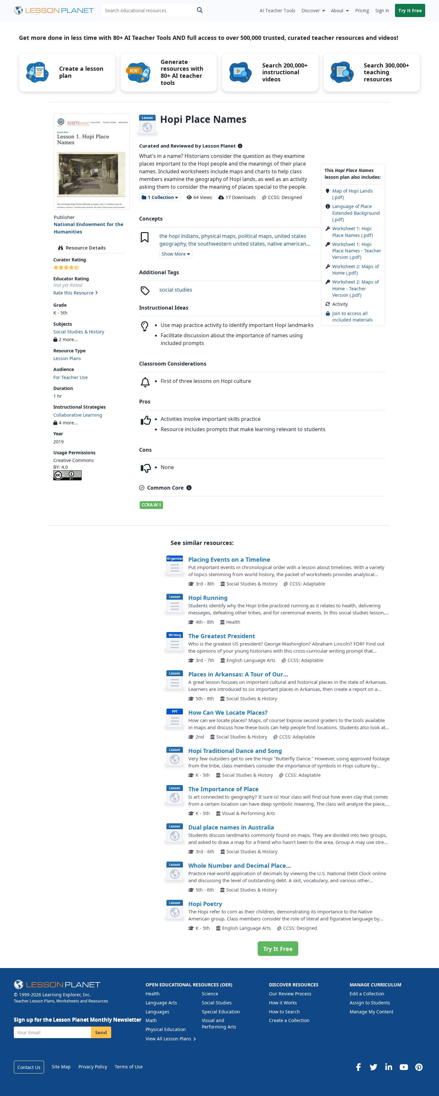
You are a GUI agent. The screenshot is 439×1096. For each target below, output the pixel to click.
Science (210, 994)
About (337, 10)
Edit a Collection (367, 994)
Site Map (61, 1067)
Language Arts (161, 1003)
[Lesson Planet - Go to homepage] (57, 10)
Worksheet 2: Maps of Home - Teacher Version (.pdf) (355, 288)
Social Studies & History (78, 332)
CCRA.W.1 (151, 505)
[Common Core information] (189, 487)
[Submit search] (200, 10)
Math (151, 1020)
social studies (175, 289)
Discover (310, 10)
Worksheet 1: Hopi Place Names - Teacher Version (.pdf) (356, 250)
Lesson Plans (67, 358)
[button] (91, 293)
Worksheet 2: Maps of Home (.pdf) (355, 269)
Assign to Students (370, 1003)
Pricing (362, 10)
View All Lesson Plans (169, 1039)
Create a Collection (289, 1020)
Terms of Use (129, 1067)
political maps (255, 236)
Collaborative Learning (77, 415)
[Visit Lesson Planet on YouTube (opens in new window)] (403, 1067)
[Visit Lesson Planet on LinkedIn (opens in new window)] (388, 1067)
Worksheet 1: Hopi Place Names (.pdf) (352, 231)
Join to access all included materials (352, 316)
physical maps (218, 236)
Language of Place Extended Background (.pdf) (356, 212)
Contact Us (28, 1067)
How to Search (284, 1012)
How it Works (283, 1003)
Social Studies (217, 1003)
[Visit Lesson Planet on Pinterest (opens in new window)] (418, 1067)
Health (153, 994)
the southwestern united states (226, 243)
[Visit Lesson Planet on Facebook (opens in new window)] (358, 1067)
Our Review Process (290, 994)
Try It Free (410, 10)
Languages (157, 1012)
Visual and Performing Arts (219, 1023)
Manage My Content (371, 1012)
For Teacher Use (70, 377)
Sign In (382, 10)
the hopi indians (179, 236)
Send (101, 1032)
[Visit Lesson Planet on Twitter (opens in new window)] (373, 1067)
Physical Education (166, 1029)
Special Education (221, 1012)
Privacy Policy (92, 1067)
